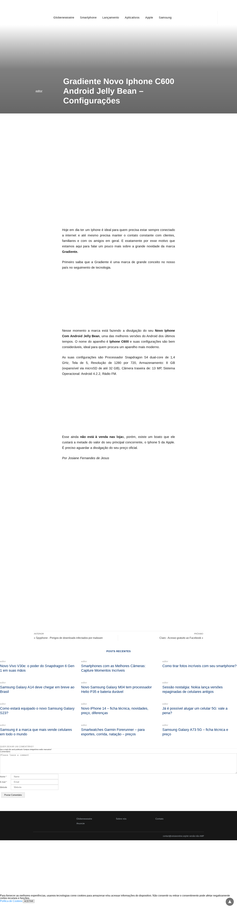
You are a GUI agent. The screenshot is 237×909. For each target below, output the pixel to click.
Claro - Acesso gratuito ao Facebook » (181, 638)
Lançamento (110, 17)
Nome (3, 777)
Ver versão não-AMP (195, 836)
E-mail (3, 782)
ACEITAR (28, 901)
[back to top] (230, 902)
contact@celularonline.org (174, 836)
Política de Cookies (11, 901)
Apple (149, 17)
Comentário (5, 752)
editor (39, 91)
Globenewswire (63, 17)
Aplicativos (132, 17)
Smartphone (88, 17)
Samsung (165, 17)
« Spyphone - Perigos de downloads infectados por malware (68, 638)
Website (3, 787)
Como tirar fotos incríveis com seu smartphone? (199, 666)
